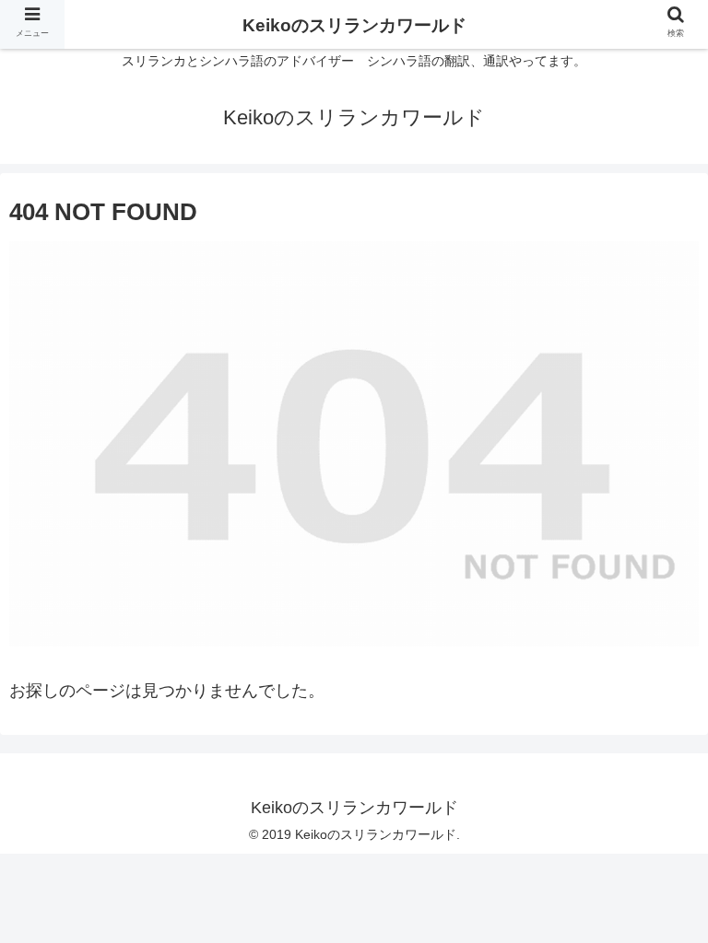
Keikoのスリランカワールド (354, 25)
